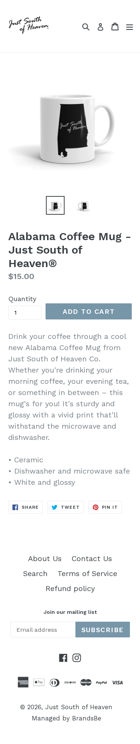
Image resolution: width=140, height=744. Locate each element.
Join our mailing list (70, 612)
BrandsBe (86, 718)
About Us (45, 558)
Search (35, 573)
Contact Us (92, 558)
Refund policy (70, 588)
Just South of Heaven (78, 707)
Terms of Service (87, 573)
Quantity (22, 299)
